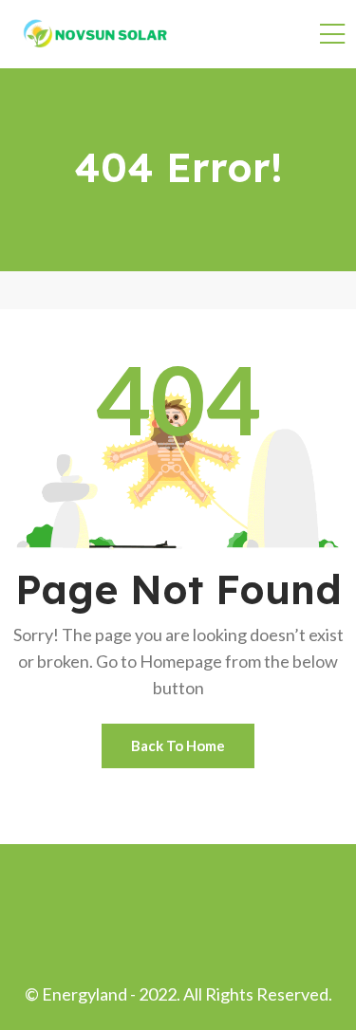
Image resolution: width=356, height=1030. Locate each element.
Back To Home (178, 745)
